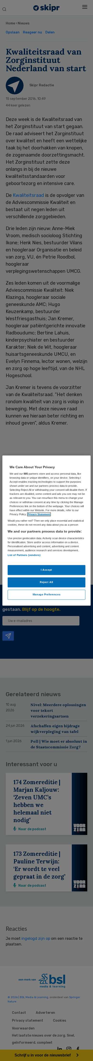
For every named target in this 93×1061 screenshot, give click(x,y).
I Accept (46, 569)
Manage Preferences (46, 594)
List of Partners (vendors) (24, 555)
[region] (46, 530)
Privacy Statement (39, 514)
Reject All (46, 582)
